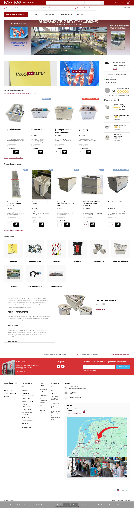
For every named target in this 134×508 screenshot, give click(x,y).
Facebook (58, 366)
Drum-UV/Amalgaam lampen (55, 417)
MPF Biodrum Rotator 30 (15, 130)
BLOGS (32, 2)
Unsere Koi (37, 14)
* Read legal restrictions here (90, 370)
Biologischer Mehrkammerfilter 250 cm (65, 203)
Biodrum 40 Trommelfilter (121, 115)
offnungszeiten (56, 286)
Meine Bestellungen (43, 394)
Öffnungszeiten (26, 387)
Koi (52, 390)
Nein (74, 504)
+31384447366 (73, 387)
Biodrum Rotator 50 (119, 125)
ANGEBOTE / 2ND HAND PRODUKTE (55, 398)
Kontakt (115, 69)
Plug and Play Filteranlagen (55, 412)
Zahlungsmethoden (28, 401)
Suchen (102, 3)
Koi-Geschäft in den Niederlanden (53, 8)
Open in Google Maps (75, 413)
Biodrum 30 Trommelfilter (84, 130)
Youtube (63, 366)
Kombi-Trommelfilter (120, 261)
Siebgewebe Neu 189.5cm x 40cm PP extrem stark (14, 203)
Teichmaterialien (35, 261)
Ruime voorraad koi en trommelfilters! (17, 8)
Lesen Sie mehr (100, 309)
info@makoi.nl (73, 392)
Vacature (13, 261)
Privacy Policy (26, 398)
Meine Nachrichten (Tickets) (43, 400)
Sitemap (127, 500)
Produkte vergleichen (43, 411)
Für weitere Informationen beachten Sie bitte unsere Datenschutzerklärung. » (102, 504)
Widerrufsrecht (26, 427)
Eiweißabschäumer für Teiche (40, 202)
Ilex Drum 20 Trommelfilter (117, 135)
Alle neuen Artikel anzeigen (14, 230)
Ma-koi (12, 500)
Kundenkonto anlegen (43, 390)
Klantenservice (26, 409)
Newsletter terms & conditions (28, 413)
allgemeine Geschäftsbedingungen (29, 394)
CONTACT (25, 424)
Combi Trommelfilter (65, 14)
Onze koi (56, 261)
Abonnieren (123, 367)
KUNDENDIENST (125, 8)
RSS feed (120, 500)
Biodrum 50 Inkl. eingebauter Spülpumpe (121, 105)
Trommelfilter (49, 14)
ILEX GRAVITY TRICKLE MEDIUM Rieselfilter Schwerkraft (91, 203)
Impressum (25, 417)
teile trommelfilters (35, 286)
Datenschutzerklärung (28, 421)
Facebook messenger (75, 397)
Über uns (24, 390)
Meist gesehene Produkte (13, 158)
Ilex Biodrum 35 (36, 129)
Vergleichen (12, 148)
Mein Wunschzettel (44, 406)
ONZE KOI (26, 2)
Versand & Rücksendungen (27, 405)
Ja (66, 504)
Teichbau (79, 14)
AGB (113, 500)
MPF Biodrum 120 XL (116, 202)
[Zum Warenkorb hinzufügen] (16, 152)
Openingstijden (20, 371)
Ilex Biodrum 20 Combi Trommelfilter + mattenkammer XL (63, 131)
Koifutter (77, 261)
